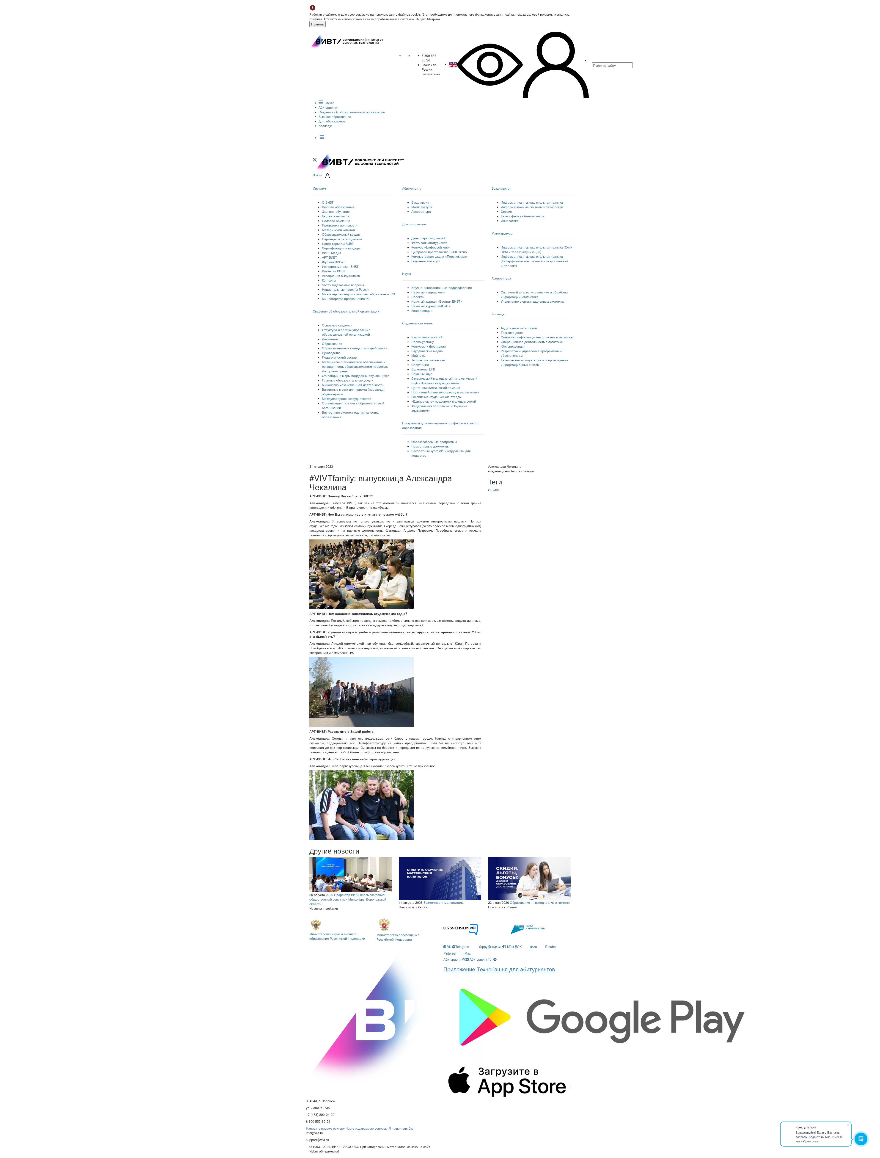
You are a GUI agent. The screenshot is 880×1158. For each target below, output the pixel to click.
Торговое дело (512, 332)
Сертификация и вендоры (341, 248)
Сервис (506, 211)
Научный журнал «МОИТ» (431, 306)
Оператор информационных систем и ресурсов (537, 337)
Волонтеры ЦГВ (423, 369)
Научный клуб (421, 373)
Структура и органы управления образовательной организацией (346, 332)
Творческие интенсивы (428, 360)
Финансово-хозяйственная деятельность (352, 384)
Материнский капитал (338, 229)
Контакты (329, 280)
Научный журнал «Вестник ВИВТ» (436, 301)
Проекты (417, 296)
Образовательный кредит (341, 234)
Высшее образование (335, 116)
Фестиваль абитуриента (429, 242)
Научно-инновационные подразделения (441, 287)
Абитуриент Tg (481, 959)
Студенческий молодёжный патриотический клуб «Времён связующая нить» (444, 380)
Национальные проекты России (345, 289)
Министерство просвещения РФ (346, 298)
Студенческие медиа (427, 350)
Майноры (418, 355)
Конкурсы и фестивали (428, 346)
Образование (332, 343)
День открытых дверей (428, 238)
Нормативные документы (430, 446)
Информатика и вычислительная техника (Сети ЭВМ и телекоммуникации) (536, 249)
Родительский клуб (425, 261)
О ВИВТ (328, 202)
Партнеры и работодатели (342, 239)
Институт (319, 188)
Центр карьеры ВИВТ (338, 243)
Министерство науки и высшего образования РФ (358, 294)
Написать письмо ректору (325, 1128)
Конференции (421, 310)
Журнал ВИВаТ (333, 262)
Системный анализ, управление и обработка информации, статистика (534, 294)
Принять (317, 24)
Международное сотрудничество (346, 398)
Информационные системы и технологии (532, 207)
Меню (329, 102)
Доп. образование (332, 121)
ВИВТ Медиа (331, 252)
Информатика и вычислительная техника (532, 202)
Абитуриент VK (454, 959)
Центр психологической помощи (435, 387)
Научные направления (428, 292)
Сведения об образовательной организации (352, 112)
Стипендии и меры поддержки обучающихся (355, 375)
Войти (317, 175)
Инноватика (509, 220)
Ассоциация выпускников (341, 275)
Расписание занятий (426, 337)
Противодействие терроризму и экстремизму (445, 392)
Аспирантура (421, 211)
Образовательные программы (434, 441)
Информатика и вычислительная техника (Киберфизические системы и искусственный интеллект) (535, 261)
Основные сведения (337, 325)
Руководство (331, 352)
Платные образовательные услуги (347, 380)
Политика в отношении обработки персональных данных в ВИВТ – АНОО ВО (372, 1153)
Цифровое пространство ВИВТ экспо (439, 251)
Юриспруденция (513, 346)
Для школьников (414, 224)
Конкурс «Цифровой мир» (431, 247)
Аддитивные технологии (519, 328)
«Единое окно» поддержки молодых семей (443, 401)
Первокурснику (422, 341)
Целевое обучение (336, 220)
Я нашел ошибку (400, 1128)
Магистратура (421, 207)
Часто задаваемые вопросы (343, 284)
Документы (330, 339)
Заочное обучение (336, 211)
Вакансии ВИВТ (333, 271)
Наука (406, 273)
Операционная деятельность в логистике (532, 341)
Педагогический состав (339, 357)
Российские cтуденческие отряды (436, 396)
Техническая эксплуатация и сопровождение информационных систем (534, 362)
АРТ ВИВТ (329, 257)
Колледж (325, 125)
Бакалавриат (421, 202)
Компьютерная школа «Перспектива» (439, 256)
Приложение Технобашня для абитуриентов (499, 969)
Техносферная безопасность (522, 216)
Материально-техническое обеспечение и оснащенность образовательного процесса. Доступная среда (355, 366)
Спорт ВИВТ (420, 364)
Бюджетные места (335, 216)
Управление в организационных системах (532, 301)
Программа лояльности (340, 225)
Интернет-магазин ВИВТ (340, 266)
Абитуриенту (328, 107)
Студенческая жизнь (417, 323)
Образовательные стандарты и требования (354, 348)
